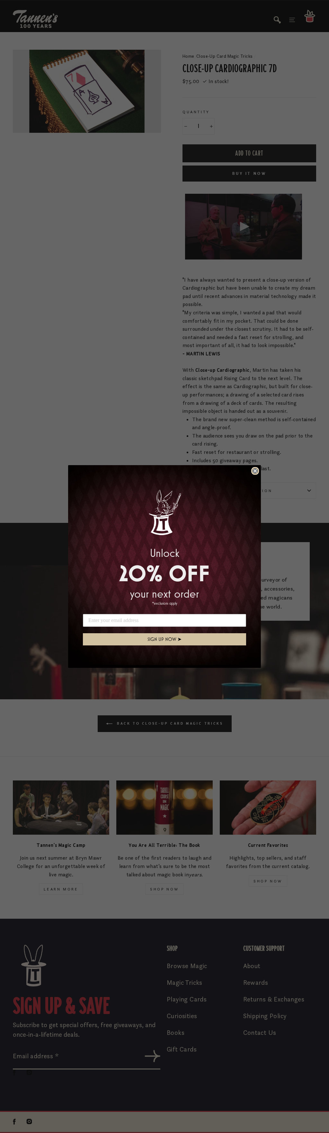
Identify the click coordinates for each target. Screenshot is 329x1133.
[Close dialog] (255, 471)
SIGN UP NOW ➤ (164, 639)
